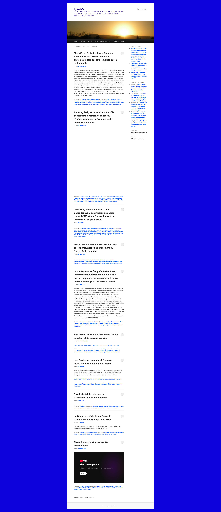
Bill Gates (106, 432)
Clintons (76, 350)
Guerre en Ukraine (96, 102)
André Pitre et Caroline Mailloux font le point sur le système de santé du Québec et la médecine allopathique (139, 87)
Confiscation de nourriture (91, 261)
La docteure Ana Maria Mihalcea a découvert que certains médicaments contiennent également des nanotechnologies (138, 97)
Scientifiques (104, 384)
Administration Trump (114, 196)
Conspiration (83, 383)
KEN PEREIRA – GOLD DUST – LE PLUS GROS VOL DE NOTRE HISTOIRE (96, 345)
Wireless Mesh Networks (114, 235)
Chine (91, 101)
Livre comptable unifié (116, 261)
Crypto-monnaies (97, 101)
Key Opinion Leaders (92, 200)
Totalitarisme (83, 406)
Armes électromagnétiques (106, 383)
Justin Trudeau (110, 350)
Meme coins (113, 200)
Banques (82, 260)
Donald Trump (105, 198)
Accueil (76, 41)
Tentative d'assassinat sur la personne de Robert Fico (106, 233)
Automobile (116, 383)
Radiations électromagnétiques (98, 228)
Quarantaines (94, 434)
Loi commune (82, 408)
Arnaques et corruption (85, 196)
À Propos (83, 41)
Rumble (81, 201)
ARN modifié (88, 230)
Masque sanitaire (101, 408)
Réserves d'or (77, 352)
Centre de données (84, 101)
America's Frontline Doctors (113, 322)
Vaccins (113, 384)
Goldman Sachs (87, 487)
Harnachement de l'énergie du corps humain (85, 231)
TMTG (85, 201)
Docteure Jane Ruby (114, 323)
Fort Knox (98, 350)
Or (92, 487)
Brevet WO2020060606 (97, 230)
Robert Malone (113, 325)
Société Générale (116, 487)
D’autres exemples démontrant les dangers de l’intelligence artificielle (138, 59)
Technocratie (95, 99)
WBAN (105, 235)
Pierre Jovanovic (97, 487)
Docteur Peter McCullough (101, 323)
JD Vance (84, 200)
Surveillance (88, 432)
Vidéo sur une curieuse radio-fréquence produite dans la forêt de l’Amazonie (139, 65)
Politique (82, 432)
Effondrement (88, 260)
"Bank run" (99, 486)
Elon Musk (111, 198)
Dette (116, 486)
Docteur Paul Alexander (89, 323)
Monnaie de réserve (85, 263)
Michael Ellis (120, 200)
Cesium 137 (107, 230)
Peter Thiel (76, 201)
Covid (121, 322)
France (81, 487)
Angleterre (117, 349)
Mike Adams (77, 263)
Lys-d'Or (79, 9)
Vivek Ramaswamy (99, 201)
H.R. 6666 (85, 434)
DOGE (103, 101)
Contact (90, 41)
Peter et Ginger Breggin (103, 325)
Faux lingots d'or (92, 350)
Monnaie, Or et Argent (102, 349)
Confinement (112, 406)
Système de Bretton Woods (96, 104)
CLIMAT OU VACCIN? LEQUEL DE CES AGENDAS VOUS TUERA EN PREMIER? (98, 379)
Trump (109, 384)
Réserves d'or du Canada (87, 352)
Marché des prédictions (104, 200)
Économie (89, 99)
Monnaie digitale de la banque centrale (100, 263)
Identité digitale (105, 102)
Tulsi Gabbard (90, 201)
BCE (104, 486)
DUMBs (92, 384)
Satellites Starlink (84, 104)
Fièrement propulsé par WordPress (110, 506)
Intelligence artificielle (115, 102)
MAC (100, 231)
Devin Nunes (98, 198)
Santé (97, 322)
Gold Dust (104, 350)
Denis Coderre (86, 384)
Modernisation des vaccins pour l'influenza (112, 231)
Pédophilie (94, 325)
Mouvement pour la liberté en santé (82, 325)
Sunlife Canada (98, 352)
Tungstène (104, 352)
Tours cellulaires (83, 235)
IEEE (97, 231)
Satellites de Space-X (88, 233)
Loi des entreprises (91, 408)
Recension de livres (105, 41)
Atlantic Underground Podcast (100, 406)
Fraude (93, 322)
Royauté (123, 41)
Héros (96, 41)
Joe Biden (76, 408)
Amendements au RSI (79, 230)
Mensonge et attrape (97, 196)
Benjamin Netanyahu (111, 99)
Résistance (116, 41)
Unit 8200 (105, 104)
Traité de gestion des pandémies (96, 235)
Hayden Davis (118, 198)
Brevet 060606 (113, 432)
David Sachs (91, 198)
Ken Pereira (118, 350)
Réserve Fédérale (106, 487)
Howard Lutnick (78, 200)
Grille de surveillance (86, 102)
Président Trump (78, 233)
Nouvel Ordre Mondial (85, 228)
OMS (89, 434)
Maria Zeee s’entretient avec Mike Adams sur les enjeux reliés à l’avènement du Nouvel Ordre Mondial (95, 248)
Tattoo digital (101, 434)
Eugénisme (97, 384)
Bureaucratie (83, 99)
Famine (109, 261)
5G (120, 228)
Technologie (110, 228)
